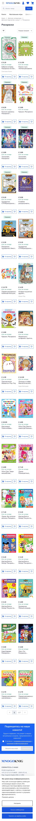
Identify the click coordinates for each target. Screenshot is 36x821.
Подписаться (26, 748)
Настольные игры (15, 14)
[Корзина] (32, 3)
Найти (29, 8)
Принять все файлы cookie (17, 816)
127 (19, 712)
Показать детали (8, 797)
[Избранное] (28, 3)
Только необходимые (17, 810)
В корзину (8, 77)
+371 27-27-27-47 (7, 772)
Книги (4, 14)
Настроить (17, 803)
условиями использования (22, 741)
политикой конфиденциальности (17, 743)
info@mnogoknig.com (8, 770)
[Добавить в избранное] (15, 77)
